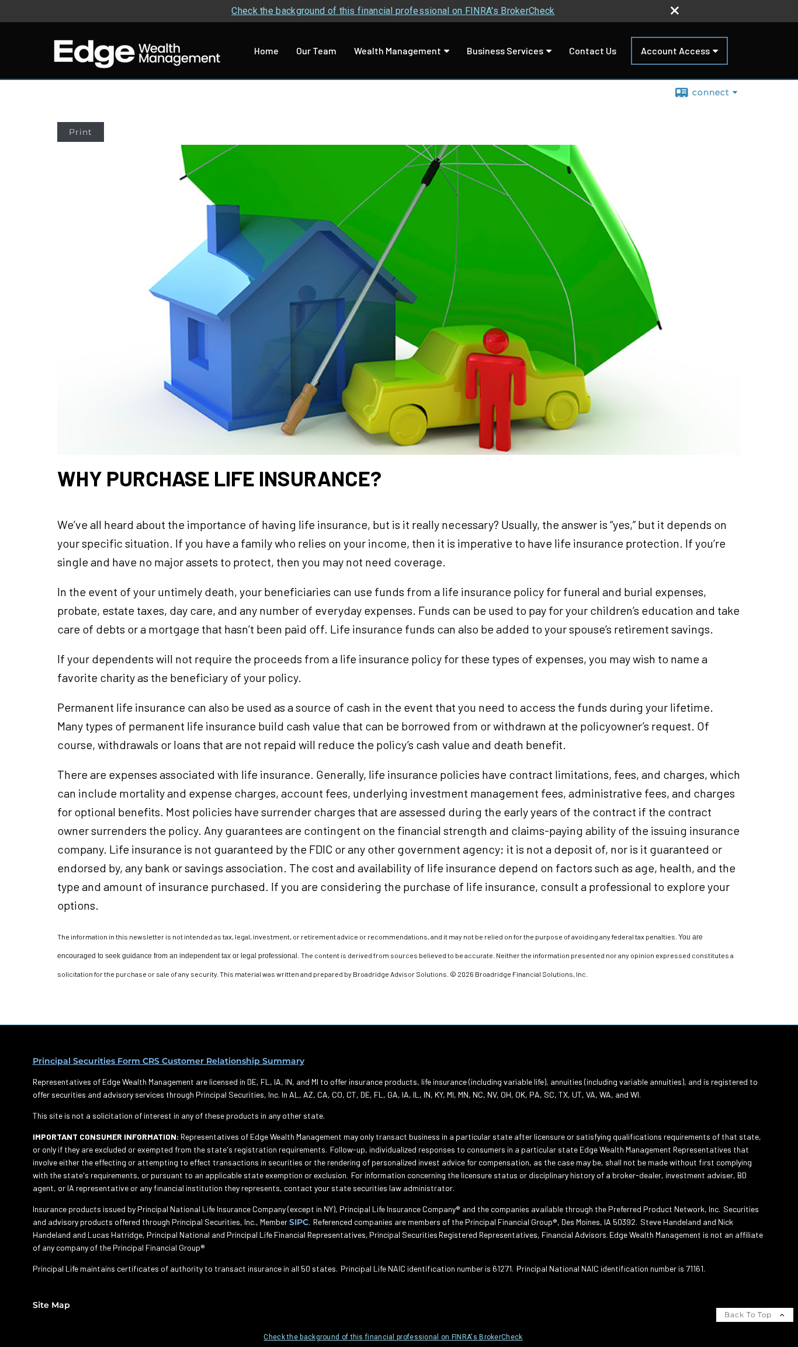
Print (80, 132)
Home (266, 50)
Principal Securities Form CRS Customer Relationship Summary (168, 1061)
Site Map (51, 1305)
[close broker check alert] (674, 10)
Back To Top (749, 1314)
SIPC (298, 1222)
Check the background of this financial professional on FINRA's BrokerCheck (392, 10)
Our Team (316, 50)
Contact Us (592, 50)
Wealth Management (397, 50)
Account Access (675, 50)
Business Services (505, 50)
